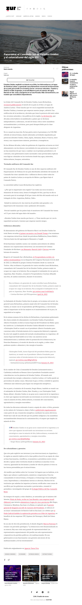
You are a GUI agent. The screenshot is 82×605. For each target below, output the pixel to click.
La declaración (46, 116)
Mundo (37, 16)
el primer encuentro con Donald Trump (33, 233)
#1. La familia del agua (74, 74)
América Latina (28, 16)
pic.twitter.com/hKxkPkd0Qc (19, 439)
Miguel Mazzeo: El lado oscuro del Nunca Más (48, 576)
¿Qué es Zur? (10, 16)
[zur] (14, 12)
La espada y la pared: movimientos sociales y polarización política (28, 573)
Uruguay (18, 16)
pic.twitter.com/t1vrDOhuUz (43, 291)
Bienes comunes (10, 554)
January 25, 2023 (47, 363)
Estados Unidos (34, 554)
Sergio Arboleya (45, 583)
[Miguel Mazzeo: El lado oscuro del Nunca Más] (65, 94)
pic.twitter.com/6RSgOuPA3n (26, 360)
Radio (44, 16)
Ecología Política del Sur (40, 489)
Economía (22, 554)
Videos (49, 16)
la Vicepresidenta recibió (42, 257)
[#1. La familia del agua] (65, 74)
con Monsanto (26, 249)
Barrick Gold (36, 249)
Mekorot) (7, 502)
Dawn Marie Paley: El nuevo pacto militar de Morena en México (12, 575)
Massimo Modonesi (28, 583)
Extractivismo (47, 554)
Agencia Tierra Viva (31, 548)
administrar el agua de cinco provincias (34, 502)
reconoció (7, 105)
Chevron (46, 249)
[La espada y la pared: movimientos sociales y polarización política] (65, 81)
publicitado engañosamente (46, 410)
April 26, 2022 (42, 294)
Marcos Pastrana (49, 524)
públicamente (16, 105)
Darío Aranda (8, 69)
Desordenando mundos (11, 583)
